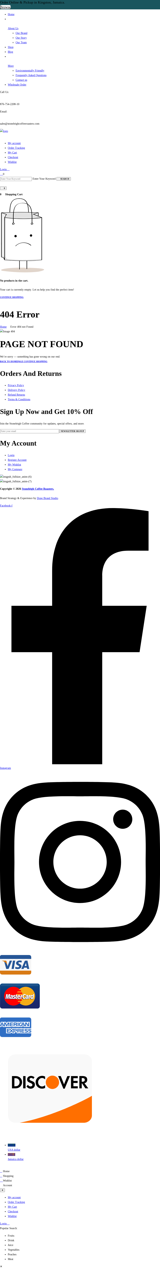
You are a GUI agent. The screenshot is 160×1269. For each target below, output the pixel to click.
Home (3, 326)
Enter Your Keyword (44, 178)
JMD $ (16, 1157)
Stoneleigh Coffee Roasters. (38, 488)
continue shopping (12, 297)
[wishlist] (1, 174)
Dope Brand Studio (47, 498)
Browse (5, 7)
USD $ (14, 1147)
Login (3, 169)
